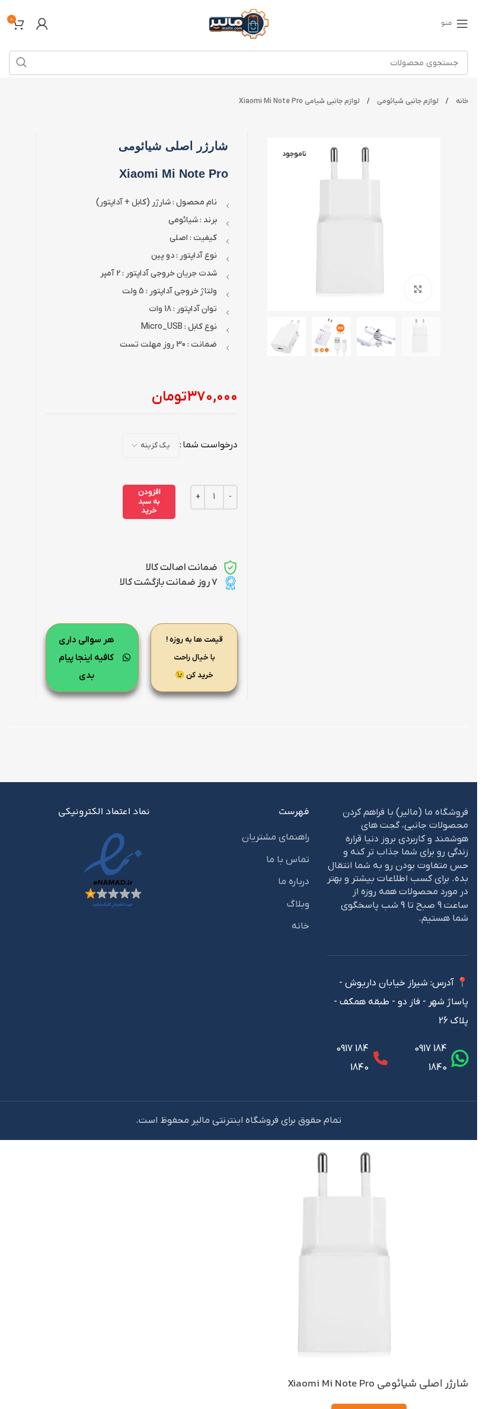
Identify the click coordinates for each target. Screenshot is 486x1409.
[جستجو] (21, 62)
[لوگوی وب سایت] (238, 23)
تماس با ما (287, 860)
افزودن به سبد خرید (149, 501)
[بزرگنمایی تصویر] (418, 289)
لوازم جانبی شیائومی (407, 101)
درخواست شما (210, 445)
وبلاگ (298, 904)
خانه (461, 101)
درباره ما (293, 882)
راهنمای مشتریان (275, 837)
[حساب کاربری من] (42, 24)
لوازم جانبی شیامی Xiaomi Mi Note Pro (299, 101)
